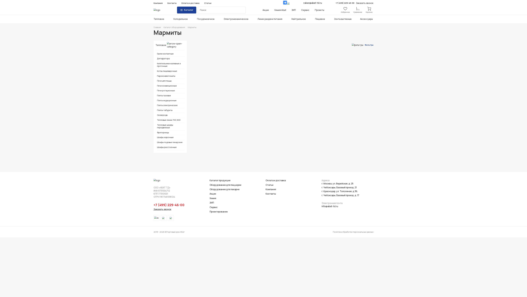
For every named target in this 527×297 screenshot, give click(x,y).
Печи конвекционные (167, 85)
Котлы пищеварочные (167, 71)
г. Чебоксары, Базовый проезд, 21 (339, 187)
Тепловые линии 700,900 (168, 120)
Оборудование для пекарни (224, 189)
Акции (266, 10)
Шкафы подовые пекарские (170, 142)
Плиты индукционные (166, 100)
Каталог (188, 9)
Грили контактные (165, 53)
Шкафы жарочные (165, 137)
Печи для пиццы (164, 80)
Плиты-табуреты (165, 110)
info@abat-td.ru (330, 206)
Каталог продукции (220, 180)
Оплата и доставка (190, 3)
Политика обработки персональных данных (353, 232)
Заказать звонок (162, 209)
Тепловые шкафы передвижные (165, 126)
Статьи (207, 3)
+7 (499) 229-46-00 (345, 3)
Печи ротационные (166, 90)
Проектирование (219, 211)
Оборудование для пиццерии (225, 184)
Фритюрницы (163, 132)
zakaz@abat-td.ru (312, 3)
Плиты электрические (167, 105)
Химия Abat (280, 10)
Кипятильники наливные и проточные (169, 65)
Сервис (305, 10)
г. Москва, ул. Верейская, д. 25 (337, 183)
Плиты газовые (164, 95)
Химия (213, 198)
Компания (158, 3)
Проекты (319, 10)
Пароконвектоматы (166, 76)
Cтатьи (269, 184)
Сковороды (162, 115)
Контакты (171, 3)
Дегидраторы (163, 58)
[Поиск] (241, 10)
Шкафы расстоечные (167, 147)
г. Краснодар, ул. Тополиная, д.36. (340, 191)
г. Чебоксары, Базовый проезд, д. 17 (340, 195)
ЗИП (294, 10)
